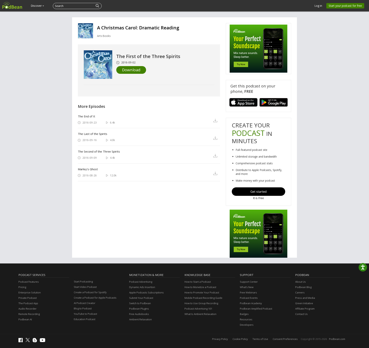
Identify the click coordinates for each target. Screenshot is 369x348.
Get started (258, 191)
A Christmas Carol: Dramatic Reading (138, 27)
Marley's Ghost (88, 169)
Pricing (22, 287)
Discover (36, 5)
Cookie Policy (240, 339)
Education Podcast (84, 319)
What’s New (246, 287)
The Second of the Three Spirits (99, 151)
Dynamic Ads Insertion (142, 287)
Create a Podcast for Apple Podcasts (95, 297)
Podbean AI (25, 319)
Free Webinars (248, 292)
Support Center (249, 281)
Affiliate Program (305, 308)
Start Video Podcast (85, 287)
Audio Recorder (27, 308)
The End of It (86, 116)
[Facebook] (21, 341)
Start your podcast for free (345, 5)
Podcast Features (28, 281)
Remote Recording (29, 314)
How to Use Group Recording (201, 303)
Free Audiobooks (139, 314)
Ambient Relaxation (140, 319)
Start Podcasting (83, 281)
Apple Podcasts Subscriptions (146, 292)
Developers (246, 324)
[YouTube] (43, 341)
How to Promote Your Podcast (201, 292)
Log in (318, 5)
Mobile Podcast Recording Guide (203, 298)
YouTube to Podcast (85, 314)
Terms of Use (260, 339)
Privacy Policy (220, 339)
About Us (300, 281)
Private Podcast (27, 298)
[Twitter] (29, 341)
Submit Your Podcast (141, 298)
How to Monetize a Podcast (200, 287)
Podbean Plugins (139, 308)
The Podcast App (28, 303)
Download (131, 69)
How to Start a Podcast (197, 281)
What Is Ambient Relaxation (200, 314)
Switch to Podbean (140, 303)
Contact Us (301, 314)
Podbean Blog (303, 287)
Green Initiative (304, 303)
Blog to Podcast (83, 308)
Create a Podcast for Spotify (90, 292)
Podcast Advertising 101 (198, 308)
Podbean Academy (251, 303)
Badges (244, 314)
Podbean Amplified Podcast (256, 308)
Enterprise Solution (29, 292)
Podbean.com (337, 339)
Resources (246, 319)
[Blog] (36, 341)
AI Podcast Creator (84, 303)
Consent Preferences (285, 339)
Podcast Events (249, 298)
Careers (300, 292)
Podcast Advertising (140, 281)
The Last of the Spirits (92, 133)
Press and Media (305, 298)
